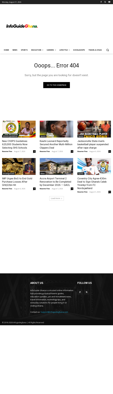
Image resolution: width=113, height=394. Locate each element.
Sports (43, 136)
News (43, 174)
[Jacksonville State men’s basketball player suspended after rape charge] (94, 129)
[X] (105, 2)
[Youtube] (109, 2)
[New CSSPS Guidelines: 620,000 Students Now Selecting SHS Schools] (19, 129)
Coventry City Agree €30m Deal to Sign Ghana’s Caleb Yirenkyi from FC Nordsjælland (92, 183)
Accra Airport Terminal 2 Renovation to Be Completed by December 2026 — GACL (55, 181)
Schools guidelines (10, 136)
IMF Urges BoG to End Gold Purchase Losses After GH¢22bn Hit (17, 181)
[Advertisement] (76, 26)
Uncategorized (8, 174)
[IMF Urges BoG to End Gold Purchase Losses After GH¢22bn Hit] (19, 166)
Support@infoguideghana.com (54, 312)
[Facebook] (101, 2)
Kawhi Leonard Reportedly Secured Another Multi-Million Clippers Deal (56, 144)
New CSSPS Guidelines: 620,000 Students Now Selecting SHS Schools (15, 144)
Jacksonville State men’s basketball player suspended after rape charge (93, 144)
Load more (55, 198)
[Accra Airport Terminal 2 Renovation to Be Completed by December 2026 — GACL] (56, 166)
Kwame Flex (7, 151)
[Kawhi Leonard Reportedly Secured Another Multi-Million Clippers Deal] (56, 129)
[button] (107, 50)
